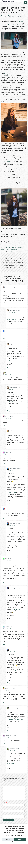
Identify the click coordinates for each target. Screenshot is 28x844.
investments (10, 249)
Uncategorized (4, 18)
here (19, 841)
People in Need (11, 671)
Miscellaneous (8, 16)
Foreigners (19, 247)
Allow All (20, 839)
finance (14, 247)
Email (4, 808)
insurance (3, 249)
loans (15, 249)
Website (5, 814)
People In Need (11, 492)
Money (19, 249)
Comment (5, 783)
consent (19, 832)
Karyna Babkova (12, 15)
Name (5, 802)
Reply (4, 305)
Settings (8, 839)
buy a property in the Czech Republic (11, 25)
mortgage (3, 251)
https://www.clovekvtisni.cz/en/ (15, 719)
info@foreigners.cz (12, 319)
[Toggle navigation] (25, 2)
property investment (12, 251)
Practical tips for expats (17, 16)
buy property (7, 247)
